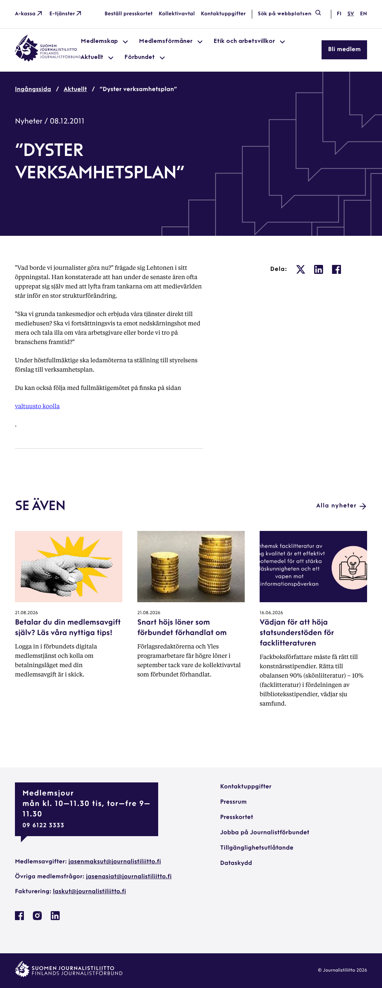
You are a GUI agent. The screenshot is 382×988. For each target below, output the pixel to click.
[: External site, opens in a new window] (300, 269)
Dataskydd (236, 863)
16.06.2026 (271, 613)
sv (350, 14)
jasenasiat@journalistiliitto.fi (129, 877)
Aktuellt (75, 90)
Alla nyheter (336, 506)
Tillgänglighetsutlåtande (257, 848)
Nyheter (29, 121)
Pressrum (233, 802)
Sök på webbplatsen (284, 14)
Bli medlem (344, 50)
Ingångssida (33, 90)
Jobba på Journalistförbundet (264, 833)
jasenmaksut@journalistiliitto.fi (114, 862)
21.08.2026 (26, 613)
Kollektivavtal (177, 14)
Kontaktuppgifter (223, 14)
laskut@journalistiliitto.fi (89, 892)
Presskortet (236, 817)
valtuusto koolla (37, 406)
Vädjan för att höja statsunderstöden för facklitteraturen (297, 633)
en (363, 14)
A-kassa (25, 14)
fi (339, 14)
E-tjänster (62, 14)
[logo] (48, 60)
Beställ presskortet (128, 14)
